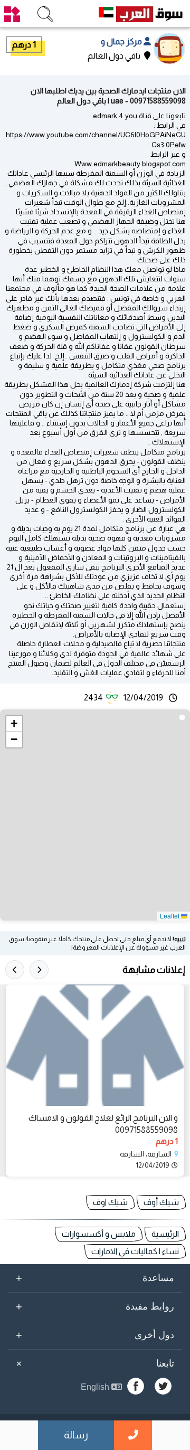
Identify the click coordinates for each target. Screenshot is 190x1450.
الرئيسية (165, 1233)
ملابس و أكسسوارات (99, 1233)
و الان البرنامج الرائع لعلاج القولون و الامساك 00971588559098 (103, 1123)
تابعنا (93, 1363)
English (96, 1386)
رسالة (76, 1434)
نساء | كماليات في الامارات (135, 1251)
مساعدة (95, 1278)
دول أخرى (95, 1335)
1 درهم (24, 44)
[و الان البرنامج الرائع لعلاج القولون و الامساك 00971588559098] (95, 1045)
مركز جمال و (122, 41)
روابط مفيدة (95, 1306)
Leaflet (170, 915)
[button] (14, 724)
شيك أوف (161, 1202)
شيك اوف (110, 1202)
